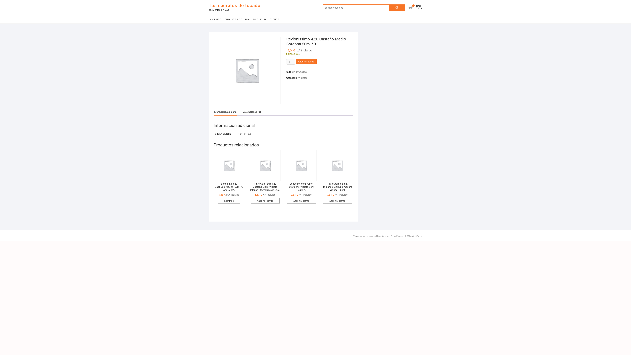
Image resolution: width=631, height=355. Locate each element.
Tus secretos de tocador (235, 5)
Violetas (302, 77)
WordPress (417, 236)
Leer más (229, 201)
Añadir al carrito (306, 61)
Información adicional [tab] (225, 111)
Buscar (397, 7)
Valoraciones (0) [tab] (252, 111)
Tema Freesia (397, 236)
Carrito (216, 19)
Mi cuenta (260, 19)
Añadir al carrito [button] (265, 201)
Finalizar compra (237, 19)
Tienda (274, 19)
